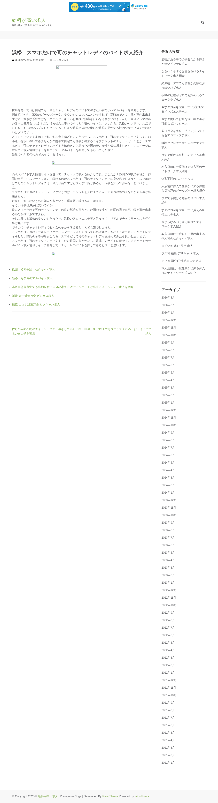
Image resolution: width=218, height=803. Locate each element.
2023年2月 (168, 575)
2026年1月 (168, 312)
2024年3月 (168, 477)
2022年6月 (168, 635)
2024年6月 (168, 455)
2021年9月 (168, 702)
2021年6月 (168, 725)
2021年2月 (168, 755)
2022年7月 (168, 627)
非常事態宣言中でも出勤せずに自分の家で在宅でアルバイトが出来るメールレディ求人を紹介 (73, 287)
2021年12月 (168, 680)
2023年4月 (168, 560)
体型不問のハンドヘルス (177, 178)
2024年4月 (168, 470)
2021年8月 (168, 710)
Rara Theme (110, 796)
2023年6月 (168, 545)
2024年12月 (168, 410)
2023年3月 (168, 567)
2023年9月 (168, 522)
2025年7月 (168, 357)
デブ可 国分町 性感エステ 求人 (181, 261)
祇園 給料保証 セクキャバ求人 (33, 269)
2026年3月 (168, 297)
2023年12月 (168, 500)
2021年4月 (168, 740)
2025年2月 (168, 395)
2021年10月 (168, 695)
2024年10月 (168, 425)
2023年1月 (168, 582)
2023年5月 (168, 552)
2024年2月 (168, 485)
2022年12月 (168, 590)
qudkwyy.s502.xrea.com (29, 59)
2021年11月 (168, 687)
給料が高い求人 (29, 20)
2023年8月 (168, 530)
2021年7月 (168, 717)
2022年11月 (168, 597)
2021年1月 (168, 762)
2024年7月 (168, 447)
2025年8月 (168, 350)
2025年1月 (168, 402)
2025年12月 (168, 320)
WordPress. (142, 796)
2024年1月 (168, 492)
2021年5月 (168, 732)
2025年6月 (168, 365)
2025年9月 (168, 342)
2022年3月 (168, 657)
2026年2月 (168, 305)
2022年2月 (168, 665)
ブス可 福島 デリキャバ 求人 (180, 253)
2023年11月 (168, 507)
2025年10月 (168, 335)
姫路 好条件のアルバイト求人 (32, 278)
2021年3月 (168, 747)
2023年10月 (168, 515)
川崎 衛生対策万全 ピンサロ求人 (33, 296)
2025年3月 (168, 387)
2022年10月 (168, 605)
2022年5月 (168, 642)
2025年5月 (168, 372)
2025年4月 (168, 380)
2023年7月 (168, 537)
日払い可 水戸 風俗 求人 (177, 246)
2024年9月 (168, 432)
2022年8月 (168, 620)
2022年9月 (168, 612)
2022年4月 (168, 650)
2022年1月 (168, 672)
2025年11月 (168, 327)
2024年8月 (168, 440)
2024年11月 (168, 417)
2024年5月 (168, 462)
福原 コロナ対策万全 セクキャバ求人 (36, 304)
